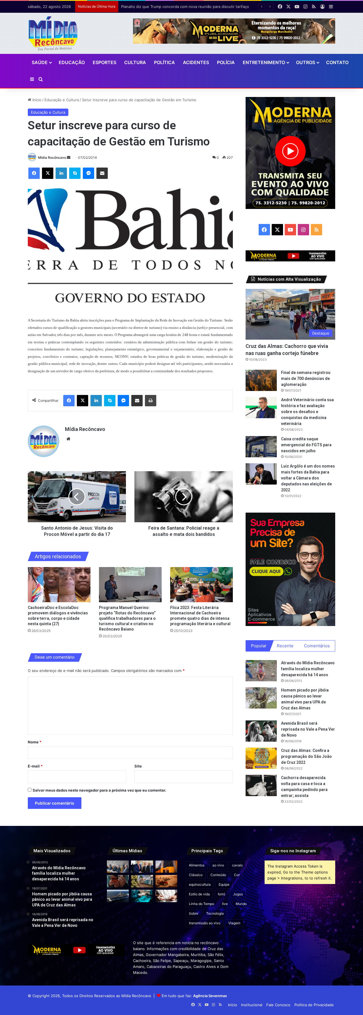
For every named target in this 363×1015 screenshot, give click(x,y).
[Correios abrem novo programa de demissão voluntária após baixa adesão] (166, 866)
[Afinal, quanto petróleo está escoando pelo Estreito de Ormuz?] (166, 881)
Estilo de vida (199, 894)
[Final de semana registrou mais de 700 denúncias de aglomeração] (261, 380)
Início (36, 100)
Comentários (317, 645)
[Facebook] (34, 173)
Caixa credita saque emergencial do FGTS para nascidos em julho (306, 445)
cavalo (237, 865)
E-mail (35, 766)
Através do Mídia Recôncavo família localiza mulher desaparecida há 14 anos (308, 669)
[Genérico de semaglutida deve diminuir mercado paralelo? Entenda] (166, 896)
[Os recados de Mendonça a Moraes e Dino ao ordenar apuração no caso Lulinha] (118, 866)
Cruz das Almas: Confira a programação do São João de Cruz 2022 (306, 756)
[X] (47, 173)
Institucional (251, 1005)
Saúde (40, 62)
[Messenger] (88, 173)
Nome (34, 742)
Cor (237, 875)
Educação (72, 62)
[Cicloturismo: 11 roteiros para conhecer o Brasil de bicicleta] (142, 881)
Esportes (104, 62)
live (225, 904)
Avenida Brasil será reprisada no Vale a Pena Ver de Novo (308, 729)
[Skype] (75, 173)
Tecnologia (215, 913)
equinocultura (200, 884)
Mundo (241, 904)
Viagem (234, 923)
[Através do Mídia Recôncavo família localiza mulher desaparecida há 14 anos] (261, 670)
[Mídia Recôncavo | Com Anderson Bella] (53, 33)
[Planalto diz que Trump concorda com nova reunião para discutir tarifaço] (142, 866)
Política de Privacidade (314, 1005)
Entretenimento (264, 62)
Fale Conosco (278, 1005)
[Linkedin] (61, 173)
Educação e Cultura (62, 100)
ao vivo (218, 865)
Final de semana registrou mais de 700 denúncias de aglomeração (305, 378)
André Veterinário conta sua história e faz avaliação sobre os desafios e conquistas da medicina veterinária (307, 411)
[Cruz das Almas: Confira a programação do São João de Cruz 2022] (261, 758)
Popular (259, 645)
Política (164, 62)
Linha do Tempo (201, 904)
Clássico (195, 875)
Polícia (226, 62)
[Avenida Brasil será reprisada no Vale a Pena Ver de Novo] (261, 731)
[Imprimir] (150, 400)
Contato (337, 62)
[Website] (68, 438)
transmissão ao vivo (204, 923)
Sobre (193, 913)
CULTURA (135, 62)
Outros (305, 62)
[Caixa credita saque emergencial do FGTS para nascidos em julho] (261, 446)
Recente (285, 645)
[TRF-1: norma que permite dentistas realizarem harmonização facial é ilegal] (142, 896)
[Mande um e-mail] (68, 157)
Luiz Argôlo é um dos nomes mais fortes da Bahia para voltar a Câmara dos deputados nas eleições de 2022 (308, 478)
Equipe (224, 884)
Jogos (238, 894)
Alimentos (196, 865)
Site (138, 766)
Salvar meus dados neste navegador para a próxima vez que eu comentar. (99, 790)
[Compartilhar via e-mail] (102, 173)
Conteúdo (218, 875)
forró (221, 894)
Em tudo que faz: (194, 995)
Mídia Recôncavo (52, 157)
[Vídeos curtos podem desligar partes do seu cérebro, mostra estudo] (118, 881)
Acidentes (196, 62)
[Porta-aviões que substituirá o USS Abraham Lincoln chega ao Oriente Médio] (118, 896)
